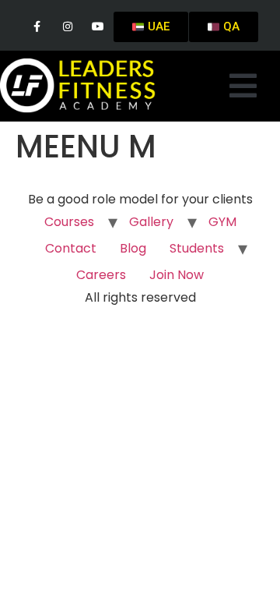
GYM (222, 222)
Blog (133, 248)
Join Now (176, 275)
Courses (69, 222)
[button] (243, 85)
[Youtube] (98, 27)
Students (197, 248)
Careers (101, 275)
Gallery (151, 222)
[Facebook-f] (37, 27)
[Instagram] (67, 27)
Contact (70, 248)
